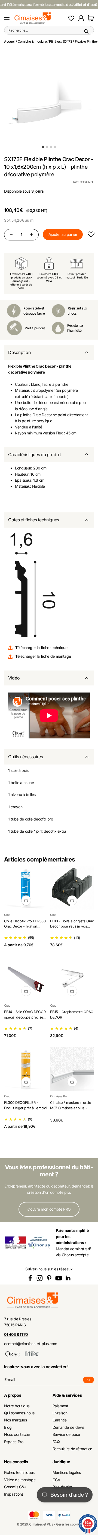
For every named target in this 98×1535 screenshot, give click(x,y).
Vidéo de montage (19, 1479)
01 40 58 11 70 (16, 1334)
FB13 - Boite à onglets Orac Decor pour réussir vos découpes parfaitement (72, 926)
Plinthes (54, 41)
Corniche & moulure (32, 41)
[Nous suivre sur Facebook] (30, 1278)
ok (90, 1380)
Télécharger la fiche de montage (43, 656)
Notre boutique (17, 1406)
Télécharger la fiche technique (41, 647)
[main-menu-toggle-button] (7, 18)
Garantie (60, 1420)
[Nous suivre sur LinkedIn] (68, 1278)
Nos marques (15, 1420)
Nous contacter (17, 1434)
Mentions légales (67, 1472)
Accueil (9, 41)
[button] (90, 234)
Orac (7, 915)
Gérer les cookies (68, 1524)
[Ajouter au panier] (26, 900)
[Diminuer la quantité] (11, 234)
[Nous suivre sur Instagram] (39, 1278)
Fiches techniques (19, 1472)
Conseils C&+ (15, 1486)
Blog (8, 1427)
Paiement (60, 1406)
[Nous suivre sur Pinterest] (49, 1278)
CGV (56, 1479)
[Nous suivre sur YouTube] (58, 1278)
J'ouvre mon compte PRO (49, 1209)
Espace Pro (13, 1441)
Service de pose (66, 1434)
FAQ (56, 1441)
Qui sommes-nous (19, 1413)
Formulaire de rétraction (73, 1448)
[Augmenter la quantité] (31, 234)
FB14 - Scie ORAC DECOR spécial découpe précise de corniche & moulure (24, 1017)
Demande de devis (68, 1427)
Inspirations (13, 1494)
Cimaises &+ (58, 1096)
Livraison (60, 1413)
